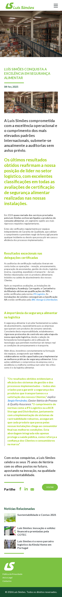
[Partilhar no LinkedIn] (26, 489)
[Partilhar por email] (32, 489)
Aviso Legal (7, 577)
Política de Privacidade (12, 574)
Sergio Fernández (17, 400)
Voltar (50, 487)
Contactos (7, 581)
